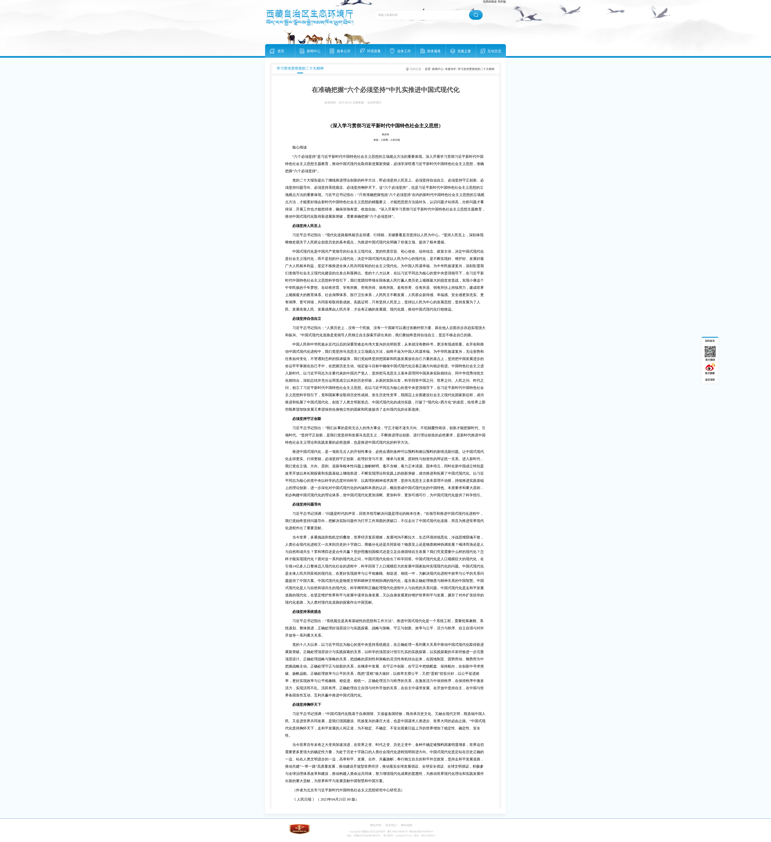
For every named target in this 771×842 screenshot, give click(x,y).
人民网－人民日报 (390, 139)
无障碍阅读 (490, 1)
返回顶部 (710, 379)
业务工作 (404, 51)
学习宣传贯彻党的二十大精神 (476, 69)
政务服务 (434, 51)
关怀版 (502, 1)
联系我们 (391, 825)
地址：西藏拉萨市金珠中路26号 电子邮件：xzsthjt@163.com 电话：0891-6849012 (391, 835)
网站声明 (375, 825)
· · (391, 825)
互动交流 (494, 51)
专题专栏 (450, 69)
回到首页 (710, 340)
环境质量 (374, 51)
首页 (280, 51)
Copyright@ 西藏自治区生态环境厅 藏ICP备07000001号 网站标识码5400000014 (391, 831)
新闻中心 (313, 51)
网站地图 (406, 825)
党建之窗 (464, 51)
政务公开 (344, 51)
